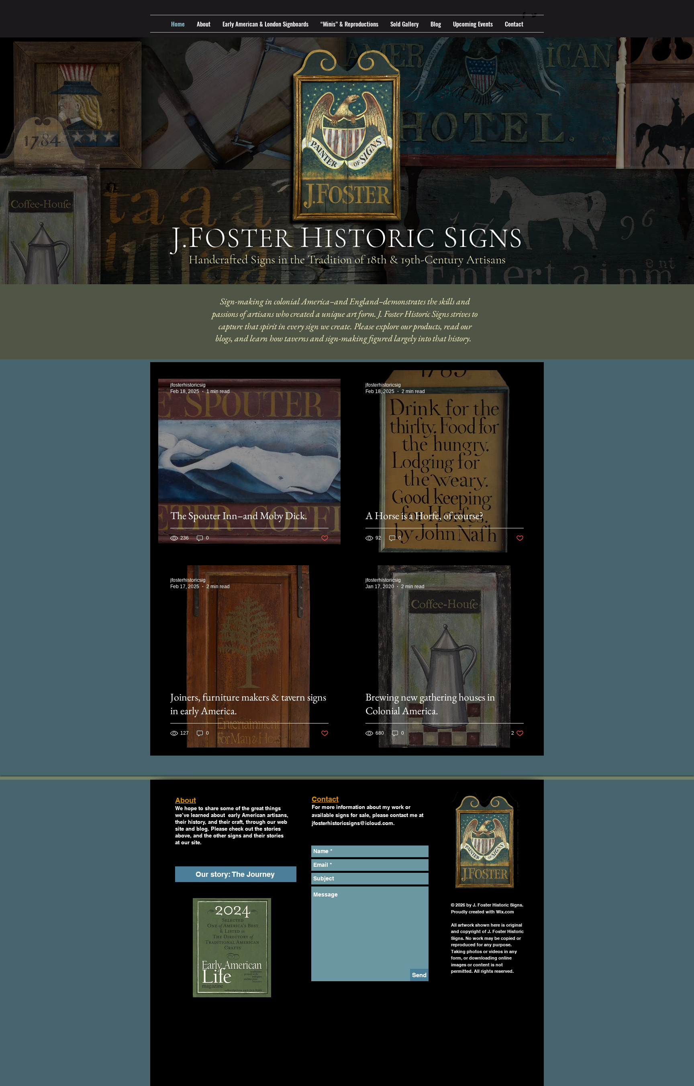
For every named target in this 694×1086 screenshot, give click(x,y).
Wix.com (505, 912)
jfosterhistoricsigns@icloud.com (352, 823)
